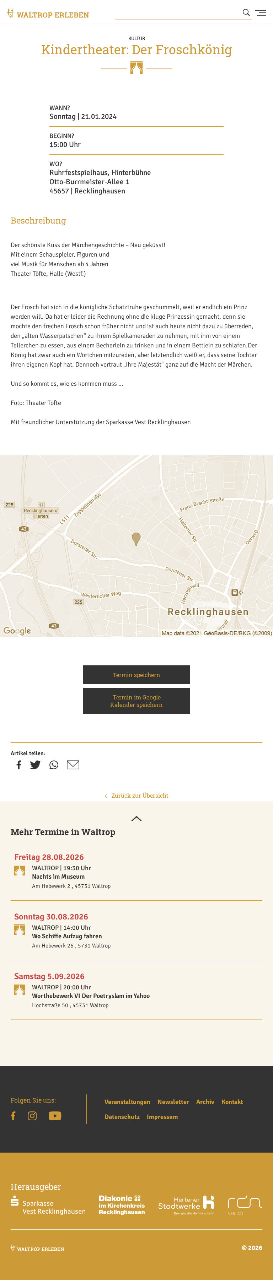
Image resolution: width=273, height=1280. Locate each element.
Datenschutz (122, 1117)
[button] (136, 819)
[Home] (48, 12)
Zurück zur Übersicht (139, 795)
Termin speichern (136, 675)
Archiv (205, 1102)
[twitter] (35, 767)
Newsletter (173, 1102)
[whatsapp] (53, 767)
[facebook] (18, 767)
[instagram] (32, 1117)
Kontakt (232, 1102)
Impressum (162, 1117)
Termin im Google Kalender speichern (136, 700)
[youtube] (55, 1117)
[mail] (73, 767)
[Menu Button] (260, 12)
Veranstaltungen (127, 1102)
